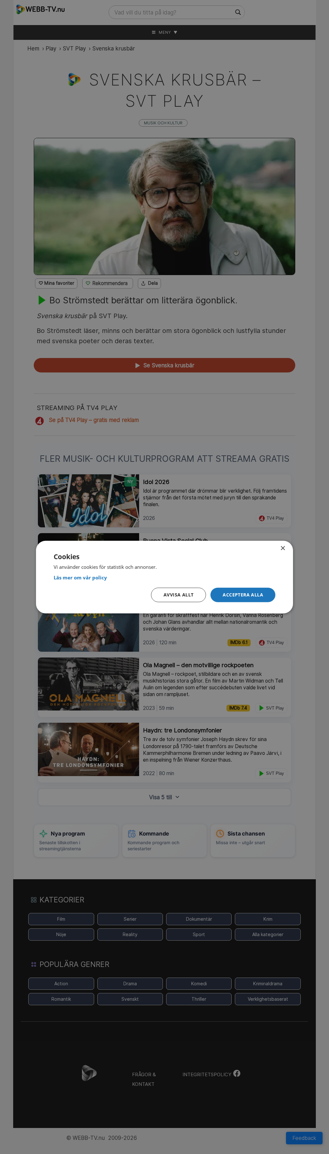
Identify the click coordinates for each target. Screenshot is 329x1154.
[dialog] (164, 577)
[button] (242, 595)
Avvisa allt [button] (178, 595)
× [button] (282, 548)
